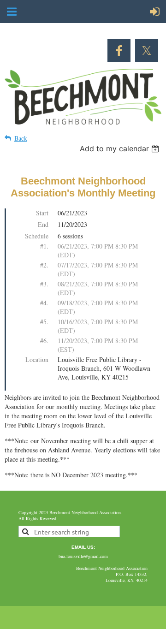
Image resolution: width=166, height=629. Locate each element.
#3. (44, 283)
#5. (44, 321)
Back (20, 138)
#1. (44, 246)
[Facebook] (118, 50)
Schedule (36, 235)
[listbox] (120, 148)
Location (36, 359)
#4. (44, 302)
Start (42, 212)
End (43, 224)
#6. (44, 340)
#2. (44, 265)
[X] (146, 50)
